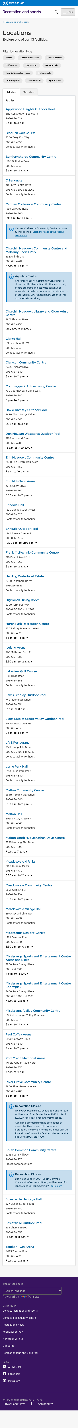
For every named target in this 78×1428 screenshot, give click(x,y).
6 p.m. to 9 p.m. (16, 400)
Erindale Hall (15, 505)
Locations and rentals (17, 22)
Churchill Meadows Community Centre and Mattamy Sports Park (36, 250)
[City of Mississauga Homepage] (13, 3)
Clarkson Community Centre (26, 362)
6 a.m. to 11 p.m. (16, 376)
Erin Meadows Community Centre (30, 457)
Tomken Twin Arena (20, 1247)
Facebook (14, 1373)
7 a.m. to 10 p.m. (16, 471)
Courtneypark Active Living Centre (31, 386)
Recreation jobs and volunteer (20, 1352)
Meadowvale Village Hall (23, 909)
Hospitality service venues (18, 73)
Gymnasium (31, 65)
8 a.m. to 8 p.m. (16, 122)
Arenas (9, 57)
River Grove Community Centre (28, 1082)
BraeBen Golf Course (21, 133)
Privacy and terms (14, 1403)
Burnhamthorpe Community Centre (31, 156)
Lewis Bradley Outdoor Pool (26, 695)
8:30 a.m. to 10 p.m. (18, 946)
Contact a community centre (19, 1317)
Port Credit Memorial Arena (26, 1058)
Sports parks (55, 80)
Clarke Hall (13, 338)
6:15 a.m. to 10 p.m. (18, 217)
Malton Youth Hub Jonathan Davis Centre (35, 838)
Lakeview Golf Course (21, 671)
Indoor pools (44, 73)
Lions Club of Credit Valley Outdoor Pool (35, 719)
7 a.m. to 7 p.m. (16, 851)
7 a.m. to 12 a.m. (16, 1000)
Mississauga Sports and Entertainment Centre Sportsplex (38, 985)
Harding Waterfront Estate (25, 576)
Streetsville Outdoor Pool (24, 1223)
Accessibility (45, 1403)
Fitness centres (55, 57)
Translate (33, 1296)
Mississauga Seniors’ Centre (25, 933)
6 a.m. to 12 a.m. (16, 170)
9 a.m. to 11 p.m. (16, 1048)
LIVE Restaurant (17, 742)
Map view (29, 92)
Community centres (29, 57)
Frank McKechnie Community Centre (32, 552)
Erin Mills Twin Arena (21, 481)
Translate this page (13, 1284)
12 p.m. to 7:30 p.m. (18, 447)
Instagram (14, 1380)
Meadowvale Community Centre (29, 885)
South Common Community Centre (31, 1150)
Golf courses (11, 65)
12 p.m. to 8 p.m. (16, 709)
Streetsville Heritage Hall (24, 1199)
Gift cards (8, 1345)
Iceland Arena (16, 647)
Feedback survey (13, 1331)
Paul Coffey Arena (19, 1034)
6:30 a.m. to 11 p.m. (18, 495)
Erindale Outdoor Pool (22, 529)
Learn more (56, 1186)
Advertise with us (13, 1338)
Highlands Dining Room (23, 600)
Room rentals (34, 80)
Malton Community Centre (25, 790)
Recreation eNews (13, 1324)
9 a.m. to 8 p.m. (16, 732)
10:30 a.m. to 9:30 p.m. (20, 542)
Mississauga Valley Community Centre (33, 1010)
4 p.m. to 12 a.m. (16, 973)
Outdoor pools (13, 80)
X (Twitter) (14, 1366)
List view (11, 92)
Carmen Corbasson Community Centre (33, 204)
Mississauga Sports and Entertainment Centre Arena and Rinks (38, 958)
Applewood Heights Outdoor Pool (30, 109)
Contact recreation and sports (20, 1310)
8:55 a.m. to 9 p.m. (18, 328)
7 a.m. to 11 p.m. (16, 265)
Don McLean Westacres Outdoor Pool (33, 433)
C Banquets (14, 180)
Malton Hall (14, 814)
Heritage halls (51, 65)
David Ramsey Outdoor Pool (26, 410)
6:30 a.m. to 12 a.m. (18, 661)
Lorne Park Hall (17, 766)
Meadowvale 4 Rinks (20, 861)
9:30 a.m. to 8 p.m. (18, 423)
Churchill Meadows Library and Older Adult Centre (37, 313)
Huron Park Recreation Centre (27, 624)
